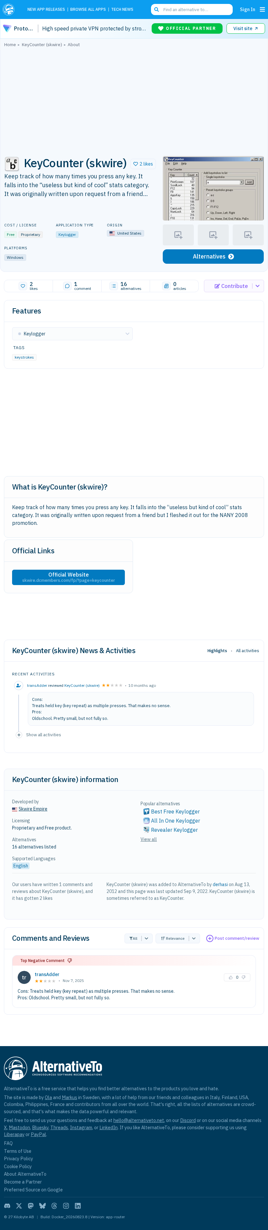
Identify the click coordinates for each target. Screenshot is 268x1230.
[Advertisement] (134, 100)
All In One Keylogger (175, 820)
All (135, 938)
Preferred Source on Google (33, 1189)
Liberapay (14, 1134)
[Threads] (54, 1206)
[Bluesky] (42, 1206)
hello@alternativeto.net (138, 1120)
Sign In (247, 9)
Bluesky (40, 1127)
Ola (48, 1097)
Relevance (175, 938)
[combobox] (192, 9)
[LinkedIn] (78, 1206)
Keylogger (67, 234)
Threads (59, 1127)
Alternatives (209, 256)
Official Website (68, 577)
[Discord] (7, 1206)
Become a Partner (23, 1182)
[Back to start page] (10, 9)
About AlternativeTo (25, 1174)
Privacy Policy (18, 1158)
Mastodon (19, 1127)
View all (149, 839)
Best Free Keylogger (175, 811)
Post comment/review (237, 938)
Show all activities (43, 735)
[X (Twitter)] (19, 1206)
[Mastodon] (30, 1206)
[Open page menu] (262, 9)
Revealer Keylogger (174, 830)
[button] (143, 164)
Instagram (81, 1127)
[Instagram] (66, 1206)
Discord (188, 1120)
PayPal (38, 1134)
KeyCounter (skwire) (82, 685)
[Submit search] (156, 9)
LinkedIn (108, 1127)
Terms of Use (17, 1151)
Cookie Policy (18, 1166)
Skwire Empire (33, 809)
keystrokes (24, 357)
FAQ (8, 1143)
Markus (69, 1097)
